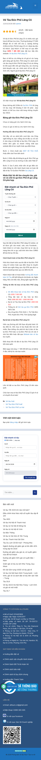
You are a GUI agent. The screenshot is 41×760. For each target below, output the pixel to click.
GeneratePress (20, 757)
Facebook (19, 716)
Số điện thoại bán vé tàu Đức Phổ (21, 292)
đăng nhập (14, 422)
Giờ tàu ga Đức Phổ (25, 307)
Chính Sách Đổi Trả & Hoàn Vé (16, 664)
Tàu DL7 (6, 591)
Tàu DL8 (6, 582)
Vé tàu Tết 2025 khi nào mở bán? (16, 510)
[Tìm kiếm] (35, 492)
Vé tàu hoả (10, 401)
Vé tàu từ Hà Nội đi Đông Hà (14, 526)
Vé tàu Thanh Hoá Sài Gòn (13, 539)
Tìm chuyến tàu (30, 477)
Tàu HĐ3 (6, 519)
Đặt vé (20, 235)
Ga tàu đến (8, 209)
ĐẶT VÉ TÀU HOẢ (30, 151)
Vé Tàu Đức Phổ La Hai (15, 407)
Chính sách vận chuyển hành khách (18, 659)
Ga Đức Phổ (27, 105)
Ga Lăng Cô (29, 170)
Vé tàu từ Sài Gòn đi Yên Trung (15, 536)
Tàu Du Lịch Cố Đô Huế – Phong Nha (17, 543)
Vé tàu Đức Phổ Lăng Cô (18, 53)
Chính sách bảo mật (12, 669)
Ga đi (6, 444)
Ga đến (6, 452)
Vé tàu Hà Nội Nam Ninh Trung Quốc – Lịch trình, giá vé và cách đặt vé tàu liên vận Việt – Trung (20, 575)
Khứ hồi (17, 440)
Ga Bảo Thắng (8, 533)
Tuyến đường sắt (10, 194)
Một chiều (9, 440)
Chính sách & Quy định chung (16, 674)
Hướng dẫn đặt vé (11, 654)
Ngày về (12, 226)
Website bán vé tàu (31, 334)
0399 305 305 (12, 686)
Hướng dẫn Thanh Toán (13, 679)
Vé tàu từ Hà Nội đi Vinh (12, 529)
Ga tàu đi (7, 201)
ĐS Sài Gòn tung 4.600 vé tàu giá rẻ (17, 570)
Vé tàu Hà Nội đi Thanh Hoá (14, 523)
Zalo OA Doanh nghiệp (24, 722)
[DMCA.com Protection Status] (20, 751)
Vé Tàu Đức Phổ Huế (14, 404)
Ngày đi (7, 217)
